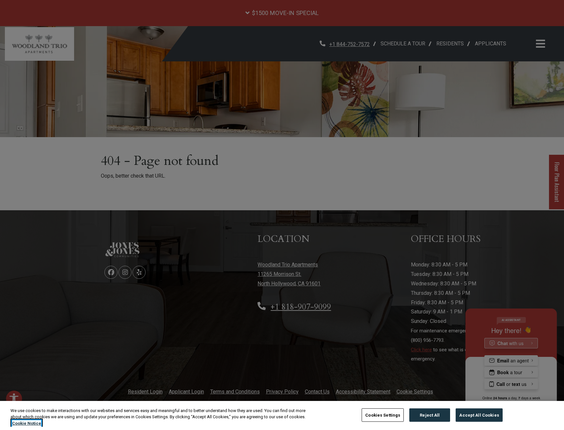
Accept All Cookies (479, 414)
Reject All (430, 414)
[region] (282, 415)
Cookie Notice (26, 423)
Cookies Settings (382, 414)
